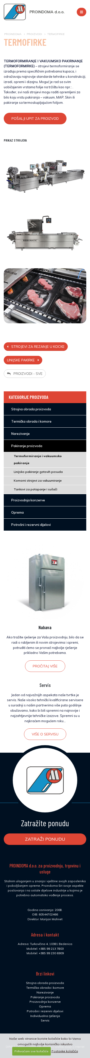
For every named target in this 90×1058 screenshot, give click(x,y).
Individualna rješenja (45, 1016)
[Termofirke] (45, 173)
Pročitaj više (45, 666)
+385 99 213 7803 (51, 948)
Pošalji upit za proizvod (35, 118)
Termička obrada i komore (45, 987)
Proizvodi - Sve (26, 373)
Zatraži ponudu (45, 839)
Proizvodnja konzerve (45, 1001)
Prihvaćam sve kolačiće (31, 1051)
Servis (45, 685)
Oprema (45, 1006)
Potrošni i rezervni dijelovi (45, 1011)
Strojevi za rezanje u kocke (36, 346)
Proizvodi (34, 34)
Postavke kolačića (65, 1051)
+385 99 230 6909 (51, 953)
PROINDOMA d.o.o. (47, 11)
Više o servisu (45, 734)
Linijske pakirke (22, 360)
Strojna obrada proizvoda (45, 983)
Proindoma (13, 34)
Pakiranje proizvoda (45, 997)
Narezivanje (45, 992)
